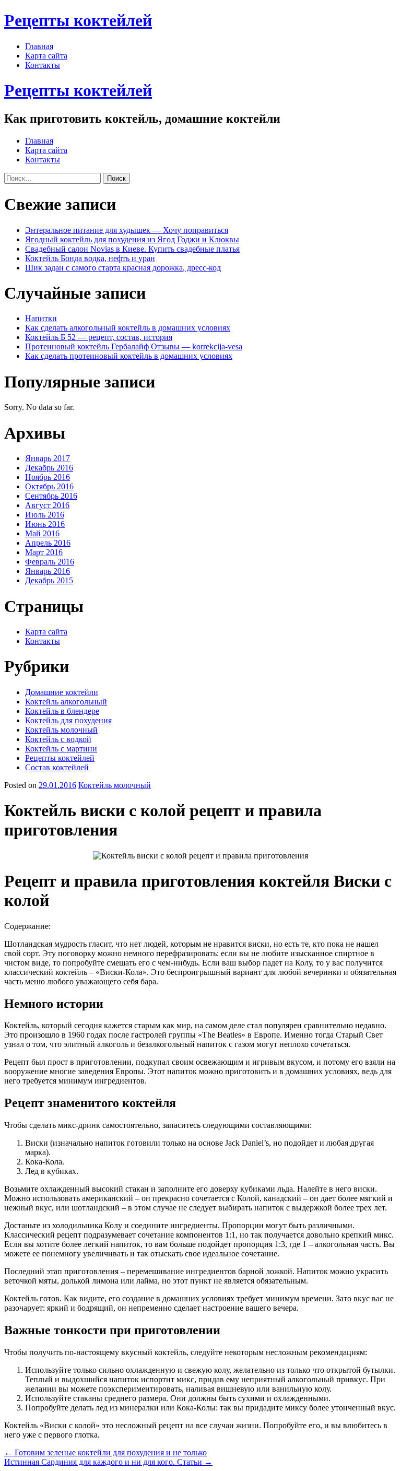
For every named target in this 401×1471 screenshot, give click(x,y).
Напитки (41, 318)
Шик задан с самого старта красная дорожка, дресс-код (123, 267)
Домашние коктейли (61, 692)
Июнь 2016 (45, 524)
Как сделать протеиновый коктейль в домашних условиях (128, 355)
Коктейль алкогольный (66, 701)
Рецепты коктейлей (78, 20)
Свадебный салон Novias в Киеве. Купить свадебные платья (132, 248)
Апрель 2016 (47, 542)
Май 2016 (42, 533)
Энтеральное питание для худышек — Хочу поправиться (126, 230)
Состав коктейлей (57, 767)
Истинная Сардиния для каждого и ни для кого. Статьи (108, 1461)
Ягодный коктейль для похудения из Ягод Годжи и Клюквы (132, 239)
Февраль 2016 (49, 561)
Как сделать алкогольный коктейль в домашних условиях (127, 327)
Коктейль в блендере (62, 711)
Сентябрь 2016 (51, 495)
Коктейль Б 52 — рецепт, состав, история (98, 337)
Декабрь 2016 (49, 467)
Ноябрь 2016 (47, 477)
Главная (39, 46)
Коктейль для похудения (68, 720)
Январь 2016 (47, 571)
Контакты (42, 65)
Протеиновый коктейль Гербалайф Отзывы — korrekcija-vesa (133, 346)
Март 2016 (44, 552)
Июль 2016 (44, 514)
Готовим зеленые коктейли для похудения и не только (105, 1452)
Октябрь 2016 (49, 486)
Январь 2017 (47, 458)
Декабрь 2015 (49, 580)
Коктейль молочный (61, 729)
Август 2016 (47, 505)
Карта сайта (46, 55)
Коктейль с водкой (58, 739)
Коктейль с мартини (61, 748)
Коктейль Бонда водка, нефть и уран (90, 258)
